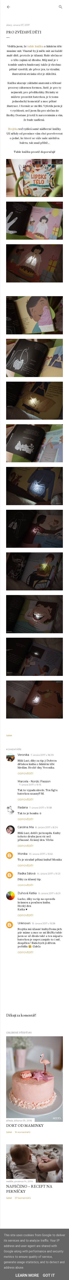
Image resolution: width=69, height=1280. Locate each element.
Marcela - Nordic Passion (34, 781)
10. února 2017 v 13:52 (41, 853)
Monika (22, 854)
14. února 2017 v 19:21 (48, 873)
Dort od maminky (24, 1125)
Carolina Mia (26, 827)
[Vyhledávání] (60, 6)
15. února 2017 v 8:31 (49, 893)
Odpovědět (25, 773)
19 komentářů (22, 1132)
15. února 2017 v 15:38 (43, 923)
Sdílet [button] (9, 735)
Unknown (24, 923)
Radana (23, 807)
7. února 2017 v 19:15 (30, 784)
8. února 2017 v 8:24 (46, 827)
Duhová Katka (27, 893)
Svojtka (13, 129)
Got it (49, 1275)
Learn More (27, 1275)
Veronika (23, 755)
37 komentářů (23, 1197)
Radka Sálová (26, 873)
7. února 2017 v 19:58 (40, 807)
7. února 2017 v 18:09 (42, 754)
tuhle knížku (35, 46)
